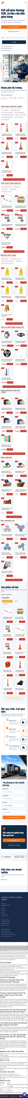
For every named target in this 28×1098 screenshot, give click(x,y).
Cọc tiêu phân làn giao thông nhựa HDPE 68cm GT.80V (7, 153)
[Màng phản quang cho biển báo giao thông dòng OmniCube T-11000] (7, 439)
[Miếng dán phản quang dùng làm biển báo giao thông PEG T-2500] (20, 420)
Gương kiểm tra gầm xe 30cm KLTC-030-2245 (7, 618)
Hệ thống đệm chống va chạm (7, 117)
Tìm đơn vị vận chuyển (13, 817)
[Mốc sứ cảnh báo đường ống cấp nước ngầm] (20, 528)
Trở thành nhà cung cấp (14, 845)
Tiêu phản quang (13, 189)
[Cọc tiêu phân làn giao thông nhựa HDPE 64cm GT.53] (7, 164)
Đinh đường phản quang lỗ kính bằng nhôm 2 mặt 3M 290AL (20, 207)
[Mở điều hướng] (25, 2)
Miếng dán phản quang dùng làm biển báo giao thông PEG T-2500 (20, 428)
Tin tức (2, 907)
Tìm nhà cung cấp (13, 27)
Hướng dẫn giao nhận (5, 923)
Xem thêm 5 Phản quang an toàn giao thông (13, 453)
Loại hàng (5, 802)
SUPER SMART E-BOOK (5, 905)
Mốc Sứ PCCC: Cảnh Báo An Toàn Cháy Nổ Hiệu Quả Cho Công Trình (7, 536)
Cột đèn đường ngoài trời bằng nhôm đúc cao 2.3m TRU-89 (20, 361)
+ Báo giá (10, 621)
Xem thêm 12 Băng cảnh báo (13, 516)
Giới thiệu (3, 908)
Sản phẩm (5, 598)
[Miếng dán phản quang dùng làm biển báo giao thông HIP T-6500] (7, 420)
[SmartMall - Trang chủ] (3, 2)
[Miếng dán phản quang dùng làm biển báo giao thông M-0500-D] (20, 402)
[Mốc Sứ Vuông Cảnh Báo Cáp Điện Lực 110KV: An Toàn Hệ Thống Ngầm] (7, 565)
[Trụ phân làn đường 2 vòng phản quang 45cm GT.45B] (7, 128)
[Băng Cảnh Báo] (20, 465)
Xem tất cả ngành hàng (6, 95)
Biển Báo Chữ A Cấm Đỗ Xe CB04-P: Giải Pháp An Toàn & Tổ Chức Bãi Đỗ (20, 297)
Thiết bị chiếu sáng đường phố (12, 327)
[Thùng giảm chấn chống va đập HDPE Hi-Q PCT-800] (8, 664)
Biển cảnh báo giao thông (15, 258)
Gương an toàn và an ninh (7, 191)
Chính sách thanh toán (5, 931)
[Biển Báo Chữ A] (7, 272)
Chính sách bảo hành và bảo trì (7, 932)
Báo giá (10, 138)
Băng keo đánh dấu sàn (15, 110)
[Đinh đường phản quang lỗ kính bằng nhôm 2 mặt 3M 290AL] (20, 200)
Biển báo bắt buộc (5, 258)
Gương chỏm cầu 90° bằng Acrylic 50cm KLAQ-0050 (6, 244)
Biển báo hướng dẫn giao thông (8, 261)
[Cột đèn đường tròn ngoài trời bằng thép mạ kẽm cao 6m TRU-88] (7, 372)
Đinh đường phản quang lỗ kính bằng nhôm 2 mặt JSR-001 (20, 225)
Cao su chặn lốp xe (5, 110)
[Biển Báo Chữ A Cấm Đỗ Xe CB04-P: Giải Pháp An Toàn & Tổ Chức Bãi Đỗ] (20, 290)
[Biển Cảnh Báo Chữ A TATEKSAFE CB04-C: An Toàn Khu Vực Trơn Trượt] (20, 272)
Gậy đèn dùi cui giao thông (21, 114)
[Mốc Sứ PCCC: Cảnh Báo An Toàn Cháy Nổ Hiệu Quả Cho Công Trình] (7, 528)
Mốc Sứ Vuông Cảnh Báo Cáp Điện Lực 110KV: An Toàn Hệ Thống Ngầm (7, 572)
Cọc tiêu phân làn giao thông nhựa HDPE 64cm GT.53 (7, 172)
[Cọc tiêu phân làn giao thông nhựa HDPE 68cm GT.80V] (7, 146)
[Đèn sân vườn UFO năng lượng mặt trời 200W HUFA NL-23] (7, 353)
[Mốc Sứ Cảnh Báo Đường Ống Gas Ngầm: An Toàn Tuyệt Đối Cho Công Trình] (7, 546)
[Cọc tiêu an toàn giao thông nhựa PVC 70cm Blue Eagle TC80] (20, 646)
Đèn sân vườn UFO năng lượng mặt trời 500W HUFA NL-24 (20, 342)
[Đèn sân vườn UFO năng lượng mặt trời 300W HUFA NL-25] (7, 335)
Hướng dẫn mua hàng (5, 920)
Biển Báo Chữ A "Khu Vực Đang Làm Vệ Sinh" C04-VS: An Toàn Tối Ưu (7, 279)
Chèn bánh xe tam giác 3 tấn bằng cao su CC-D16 (19, 689)
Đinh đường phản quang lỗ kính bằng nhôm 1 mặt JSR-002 (7, 225)
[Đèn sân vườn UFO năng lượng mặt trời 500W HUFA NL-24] (20, 335)
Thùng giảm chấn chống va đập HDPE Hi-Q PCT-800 (7, 671)
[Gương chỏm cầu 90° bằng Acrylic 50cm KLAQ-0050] (7, 236)
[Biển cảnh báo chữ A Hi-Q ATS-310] (7, 308)
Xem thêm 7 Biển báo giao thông (13, 323)
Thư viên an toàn (4, 915)
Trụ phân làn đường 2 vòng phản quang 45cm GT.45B (7, 135)
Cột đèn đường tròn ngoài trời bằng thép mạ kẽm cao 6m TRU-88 (7, 379)
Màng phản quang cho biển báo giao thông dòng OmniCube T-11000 (7, 446)
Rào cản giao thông (5, 119)
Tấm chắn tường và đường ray (8, 114)
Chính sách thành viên (5, 929)
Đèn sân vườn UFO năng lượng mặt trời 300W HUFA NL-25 (7, 342)
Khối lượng (5, 809)
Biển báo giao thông (8, 255)
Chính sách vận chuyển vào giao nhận (8, 934)
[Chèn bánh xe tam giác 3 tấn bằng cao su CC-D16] (20, 682)
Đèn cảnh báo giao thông (6, 186)
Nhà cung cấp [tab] (12, 98)
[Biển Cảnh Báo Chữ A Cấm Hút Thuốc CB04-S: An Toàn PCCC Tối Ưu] (7, 290)
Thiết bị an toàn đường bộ (11, 183)
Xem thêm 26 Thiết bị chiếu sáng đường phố (13, 386)
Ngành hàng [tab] (4, 98)
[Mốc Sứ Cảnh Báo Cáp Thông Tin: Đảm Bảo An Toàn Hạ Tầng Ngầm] (20, 546)
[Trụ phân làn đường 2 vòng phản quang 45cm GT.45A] (20, 128)
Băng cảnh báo (6, 457)
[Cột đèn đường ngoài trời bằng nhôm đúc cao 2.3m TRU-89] (20, 353)
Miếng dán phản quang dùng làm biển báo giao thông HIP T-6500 (7, 428)
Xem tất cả (3, 879)
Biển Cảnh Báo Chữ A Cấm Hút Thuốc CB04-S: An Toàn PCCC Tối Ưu (7, 297)
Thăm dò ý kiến (4, 914)
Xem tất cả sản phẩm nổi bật (13, 698)
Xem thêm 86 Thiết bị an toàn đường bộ (13, 251)
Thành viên (3, 910)
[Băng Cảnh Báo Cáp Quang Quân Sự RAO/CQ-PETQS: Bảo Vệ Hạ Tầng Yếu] (7, 465)
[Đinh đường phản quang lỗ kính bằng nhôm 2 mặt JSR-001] (20, 218)
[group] (7, 856)
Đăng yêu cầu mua (13, 31)
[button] (25, 857)
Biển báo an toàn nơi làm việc (7, 263)
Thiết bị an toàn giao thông (11, 106)
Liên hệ (2, 912)
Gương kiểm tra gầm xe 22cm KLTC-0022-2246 (20, 635)
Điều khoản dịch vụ (5, 925)
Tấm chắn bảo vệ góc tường (7, 112)
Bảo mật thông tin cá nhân (6, 936)
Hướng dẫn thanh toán (5, 921)
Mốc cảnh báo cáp (8, 520)
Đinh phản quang (16, 186)
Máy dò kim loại (5, 189)
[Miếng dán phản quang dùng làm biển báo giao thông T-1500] (7, 402)
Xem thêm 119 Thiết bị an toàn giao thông (13, 179)
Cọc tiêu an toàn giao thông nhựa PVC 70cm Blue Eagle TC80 (20, 653)
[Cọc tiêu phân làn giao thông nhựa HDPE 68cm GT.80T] (20, 146)
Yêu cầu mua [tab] (21, 98)
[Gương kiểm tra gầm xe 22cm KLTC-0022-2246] (7, 200)
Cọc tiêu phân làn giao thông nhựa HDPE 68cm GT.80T (20, 153)
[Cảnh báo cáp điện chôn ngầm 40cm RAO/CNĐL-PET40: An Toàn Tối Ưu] (20, 483)
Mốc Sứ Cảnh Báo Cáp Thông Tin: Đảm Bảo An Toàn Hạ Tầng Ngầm (20, 554)
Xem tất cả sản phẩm (6, 594)
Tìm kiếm (14, 42)
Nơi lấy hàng (5, 788)
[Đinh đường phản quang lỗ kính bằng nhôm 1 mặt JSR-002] (7, 218)
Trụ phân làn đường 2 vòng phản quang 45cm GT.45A (20, 135)
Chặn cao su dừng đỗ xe (19, 112)
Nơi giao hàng (5, 795)
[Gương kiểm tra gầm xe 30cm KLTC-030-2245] (8, 611)
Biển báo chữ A (19, 261)
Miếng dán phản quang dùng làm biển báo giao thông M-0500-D (20, 409)
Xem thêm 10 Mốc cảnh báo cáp (13, 580)
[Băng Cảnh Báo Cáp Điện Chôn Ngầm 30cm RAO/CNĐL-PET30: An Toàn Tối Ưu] (7, 502)
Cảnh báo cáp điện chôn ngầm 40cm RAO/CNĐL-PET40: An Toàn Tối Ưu (20, 491)
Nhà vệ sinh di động (19, 117)
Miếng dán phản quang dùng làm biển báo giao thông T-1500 (7, 409)
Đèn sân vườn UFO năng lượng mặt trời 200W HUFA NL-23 (7, 361)
